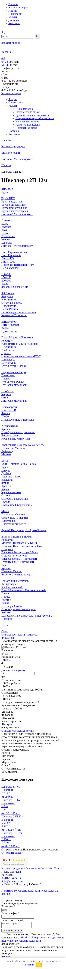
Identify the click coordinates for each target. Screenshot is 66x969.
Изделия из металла (27, 121)
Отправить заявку (12, 852)
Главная (13, 4)
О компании (15, 13)
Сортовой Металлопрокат (17, 159)
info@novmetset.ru (12, 881)
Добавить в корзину (13, 670)
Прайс (5, 871)
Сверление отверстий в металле (34, 118)
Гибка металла (24, 108)
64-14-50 (6, 64)
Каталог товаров (18, 7)
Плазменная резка (26, 127)
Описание (7, 730)
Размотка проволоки (27, 124)
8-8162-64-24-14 (11, 877)
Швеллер (6, 165)
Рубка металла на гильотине (32, 115)
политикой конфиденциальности (21, 940)
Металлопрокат (10, 152)
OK (39, 964)
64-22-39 (6, 61)
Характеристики (24, 730)
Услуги (12, 16)
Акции (12, 10)
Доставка (14, 20)
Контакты (14, 23)
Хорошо (6, 956)
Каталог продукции (13, 146)
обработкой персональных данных (40, 937)
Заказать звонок (10, 42)
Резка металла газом (27, 111)
